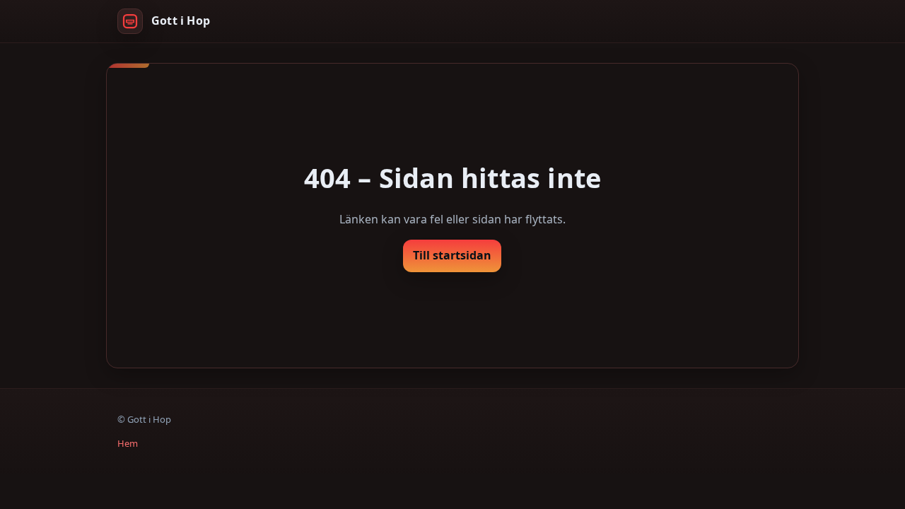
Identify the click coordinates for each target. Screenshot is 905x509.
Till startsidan (452, 255)
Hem (127, 443)
